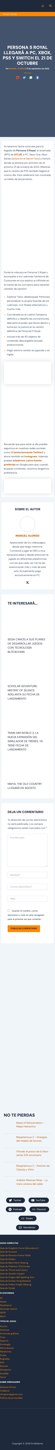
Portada (6, 14)
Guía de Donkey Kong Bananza (15, 1281)
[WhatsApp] (30, 77)
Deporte (4, 1340)
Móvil (3, 1316)
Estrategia (5, 1344)
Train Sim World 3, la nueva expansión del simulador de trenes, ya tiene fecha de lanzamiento (25, 741)
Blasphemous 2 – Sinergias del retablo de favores (31, 1139)
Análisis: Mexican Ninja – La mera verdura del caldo (32, 1182)
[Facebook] (37, 77)
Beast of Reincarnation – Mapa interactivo (30, 1124)
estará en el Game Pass (25, 158)
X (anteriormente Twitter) (27, 452)
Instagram (30, 456)
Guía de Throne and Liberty (14, 1270)
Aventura (4, 1330)
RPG (2, 1362)
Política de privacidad (11, 1398)
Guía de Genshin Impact (12, 1273)
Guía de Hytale (7, 1288)
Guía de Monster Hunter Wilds (15, 1255)
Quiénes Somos (8, 1387)
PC (1, 1298)
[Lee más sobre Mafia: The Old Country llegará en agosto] (27, 768)
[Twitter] (24, 77)
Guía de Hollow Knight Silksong (15, 1284)
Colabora (4, 1390)
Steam (3, 1301)
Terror (3, 1377)
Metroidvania (7, 1348)
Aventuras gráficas (9, 1333)
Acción (3, 1326)
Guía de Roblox (7, 1259)
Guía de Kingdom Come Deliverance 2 (19, 1248)
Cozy (2, 1337)
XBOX (3, 1312)
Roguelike (5, 1359)
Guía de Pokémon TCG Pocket (15, 1266)
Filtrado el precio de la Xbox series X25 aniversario (32, 1153)
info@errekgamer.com (11, 1394)
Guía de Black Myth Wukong (14, 1262)
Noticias (13, 14)
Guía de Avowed (8, 1251)
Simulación (5, 1369)
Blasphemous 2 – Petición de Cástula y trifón (33, 1167)
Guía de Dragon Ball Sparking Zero (17, 1277)
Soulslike (4, 1373)
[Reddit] (17, 77)
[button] (50, 6)
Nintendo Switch (8, 1309)
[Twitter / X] (27, 582)
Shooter (4, 1366)
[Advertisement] (27, 107)
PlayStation (6, 1305)
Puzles (3, 1355)
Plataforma (5, 1351)
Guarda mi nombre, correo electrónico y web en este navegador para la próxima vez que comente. (26, 914)
